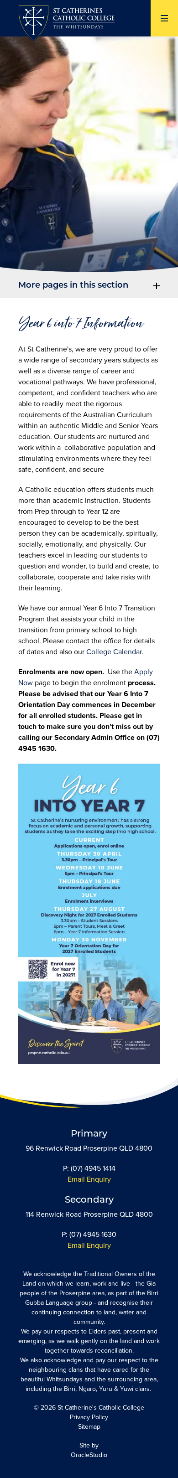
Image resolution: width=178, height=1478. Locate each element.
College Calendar (113, 651)
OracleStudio (89, 1455)
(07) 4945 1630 (92, 1234)
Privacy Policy (89, 1417)
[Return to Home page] (66, 24)
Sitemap (89, 1426)
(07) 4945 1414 (93, 1168)
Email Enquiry (89, 1179)
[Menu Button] (164, 18)
